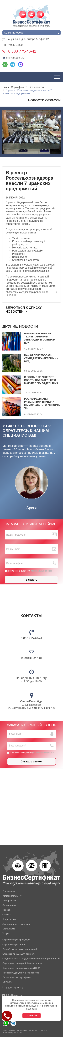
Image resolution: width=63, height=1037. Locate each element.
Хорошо (31, 1015)
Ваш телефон (14, 563)
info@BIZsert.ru (15, 57)
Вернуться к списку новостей (24, 309)
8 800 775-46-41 (31, 638)
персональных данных (41, 571)
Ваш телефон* (17, 745)
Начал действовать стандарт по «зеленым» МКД (41, 358)
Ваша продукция (16, 534)
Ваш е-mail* (13, 549)
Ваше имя (15, 733)
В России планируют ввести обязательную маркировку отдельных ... (42, 380)
